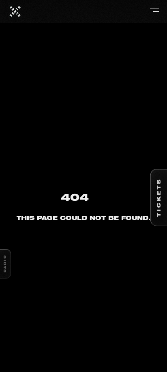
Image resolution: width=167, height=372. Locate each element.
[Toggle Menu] (90, 11)
